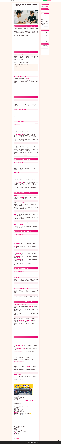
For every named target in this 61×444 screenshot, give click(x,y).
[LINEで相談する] (16, 412)
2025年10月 (42, 39)
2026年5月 (46, 33)
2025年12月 (42, 38)
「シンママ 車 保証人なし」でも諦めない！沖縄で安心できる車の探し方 (44, 27)
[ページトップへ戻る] (58, 441)
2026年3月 (46, 35)
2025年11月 (46, 38)
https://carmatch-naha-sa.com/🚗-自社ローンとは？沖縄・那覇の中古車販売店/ (24, 400)
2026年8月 (42, 32)
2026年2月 (42, 36)
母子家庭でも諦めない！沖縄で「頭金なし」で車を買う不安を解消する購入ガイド (44, 24)
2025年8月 (42, 41)
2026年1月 (46, 36)
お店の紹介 (17, 438)
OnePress (32, 442)
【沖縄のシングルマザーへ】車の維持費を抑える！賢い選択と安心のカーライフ (44, 21)
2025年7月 (46, 41)
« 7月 (41, 53)
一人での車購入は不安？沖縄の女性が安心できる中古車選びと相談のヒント (44, 19)
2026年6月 (42, 33)
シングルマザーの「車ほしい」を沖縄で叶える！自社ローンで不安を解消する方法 (44, 16)
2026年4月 (42, 35)
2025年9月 (46, 39)
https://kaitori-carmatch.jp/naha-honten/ (19, 432)
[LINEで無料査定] (16, 434)
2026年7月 (46, 32)
